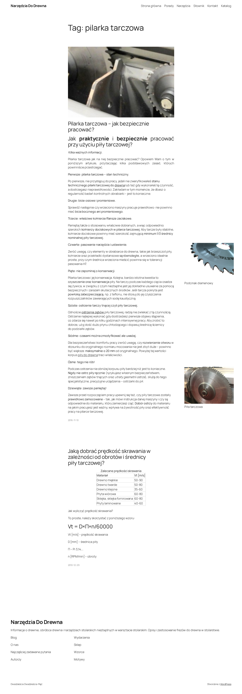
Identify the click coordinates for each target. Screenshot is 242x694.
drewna (120, 185)
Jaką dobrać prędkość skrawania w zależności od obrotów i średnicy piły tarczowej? (109, 457)
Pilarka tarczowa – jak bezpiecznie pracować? (108, 126)
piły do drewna (88, 355)
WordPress (225, 684)
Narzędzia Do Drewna (28, 5)
